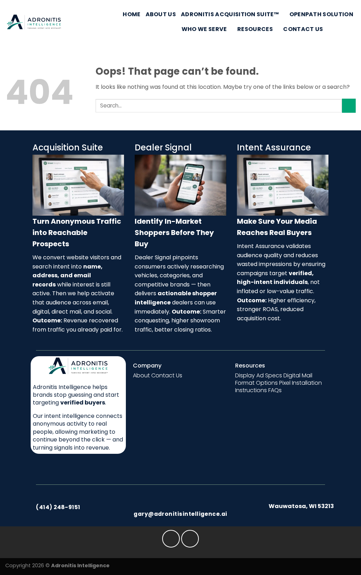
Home (131, 14)
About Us (161, 14)
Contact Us (303, 29)
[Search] (331, 29)
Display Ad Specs (258, 375)
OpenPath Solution (321, 14)
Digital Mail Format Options (273, 379)
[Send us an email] (342, 29)
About (141, 375)
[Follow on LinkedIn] (351, 29)
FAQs (275, 390)
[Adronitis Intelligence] (34, 22)
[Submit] (349, 105)
